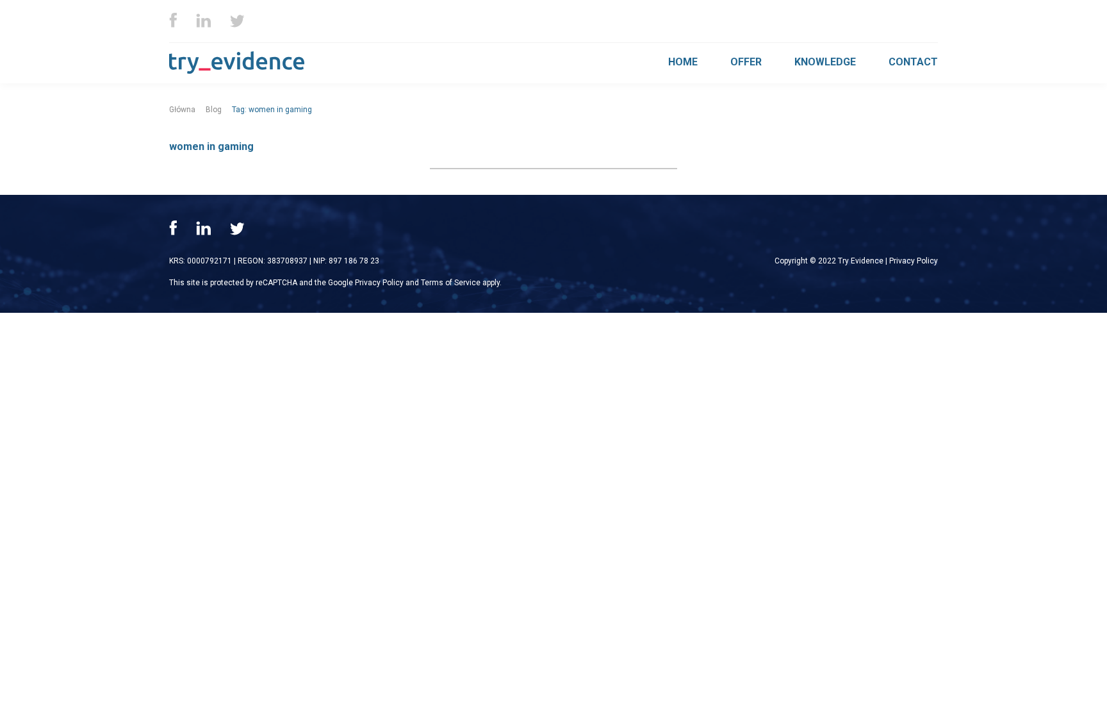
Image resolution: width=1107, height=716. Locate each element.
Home (683, 62)
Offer (746, 62)
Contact (913, 62)
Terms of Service (450, 282)
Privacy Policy (913, 260)
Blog (214, 109)
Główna (182, 109)
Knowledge (825, 62)
